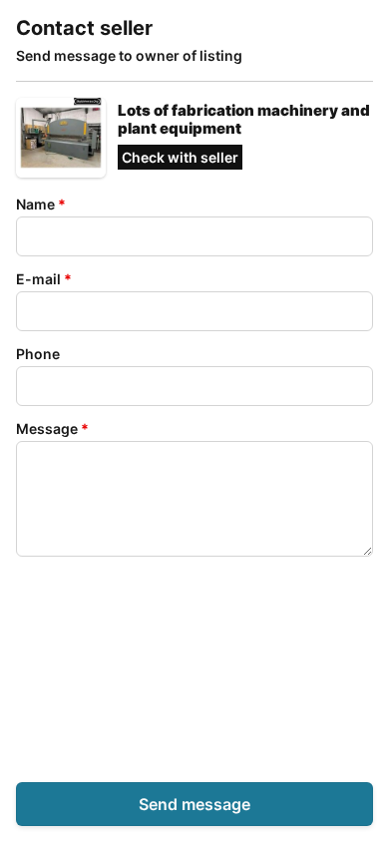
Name (41, 204)
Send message (194, 804)
